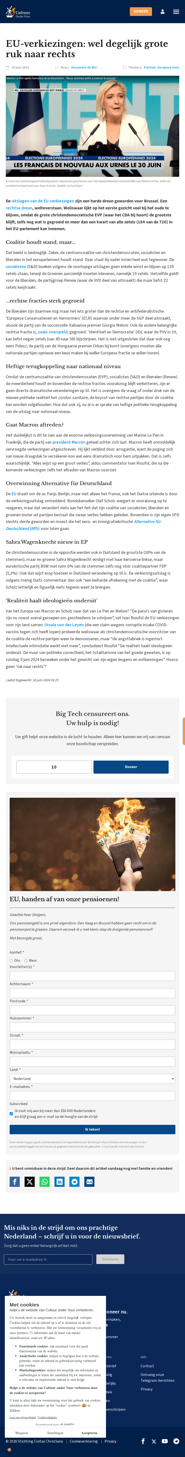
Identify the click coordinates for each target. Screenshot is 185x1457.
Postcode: (19, 1001)
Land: (15, 1069)
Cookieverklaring (84, 1441)
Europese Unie (168, 67)
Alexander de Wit (84, 67)
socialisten (16, 267)
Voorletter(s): (22, 966)
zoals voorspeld (52, 332)
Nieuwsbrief (106, 1366)
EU (14, 494)
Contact (147, 1366)
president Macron (69, 442)
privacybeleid (18, 1147)
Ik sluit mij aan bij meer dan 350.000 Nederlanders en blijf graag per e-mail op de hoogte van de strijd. (56, 1113)
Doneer (141, 11)
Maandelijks (106, 1383)
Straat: (16, 1035)
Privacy (146, 1389)
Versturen (110, 1259)
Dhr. (17, 960)
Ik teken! (92, 1129)
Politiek (150, 67)
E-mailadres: (21, 1086)
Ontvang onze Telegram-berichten (157, 1377)
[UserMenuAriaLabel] (162, 11)
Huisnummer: (22, 1018)
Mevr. (33, 960)
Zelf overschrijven (111, 1409)
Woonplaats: (21, 1052)
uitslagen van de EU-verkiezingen (43, 201)
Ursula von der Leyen (64, 625)
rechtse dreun (19, 208)
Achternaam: (21, 984)
